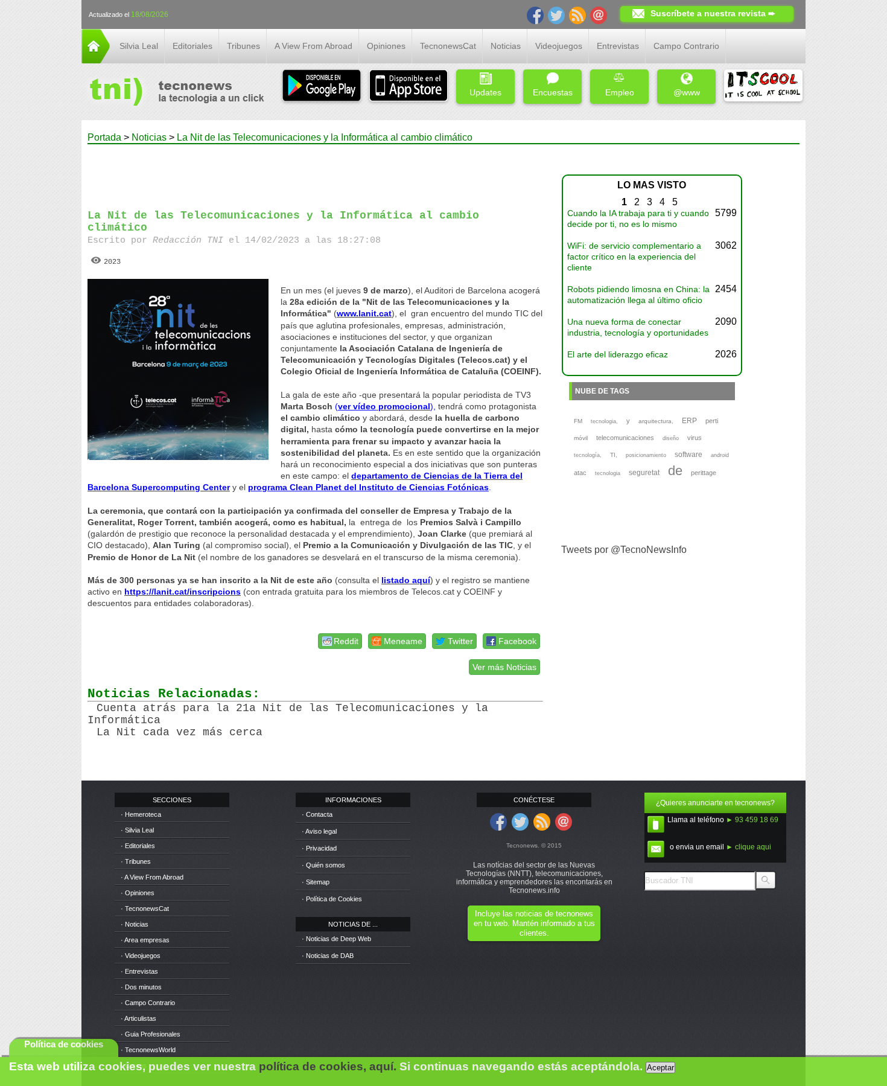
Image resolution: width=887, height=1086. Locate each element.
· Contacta (317, 814)
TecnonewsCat (448, 46)
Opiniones (386, 46)
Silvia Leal (138, 46)
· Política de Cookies (332, 898)
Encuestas (553, 92)
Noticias (506, 46)
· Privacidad (319, 848)
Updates (485, 92)
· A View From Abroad (152, 877)
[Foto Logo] (172, 93)
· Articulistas (138, 1018)
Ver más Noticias (504, 667)
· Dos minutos (141, 987)
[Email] (598, 14)
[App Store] (408, 86)
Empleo (619, 92)
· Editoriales (138, 845)
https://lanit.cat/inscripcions (182, 591)
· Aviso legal (319, 831)
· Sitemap (315, 882)
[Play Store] (321, 86)
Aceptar (660, 1067)
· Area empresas (145, 940)
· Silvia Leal (137, 830)
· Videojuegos (141, 955)
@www (686, 92)
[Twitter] (556, 14)
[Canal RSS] (577, 14)
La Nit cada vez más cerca (179, 732)
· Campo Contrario (148, 1002)
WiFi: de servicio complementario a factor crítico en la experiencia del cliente (634, 256)
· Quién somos (323, 865)
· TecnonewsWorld (148, 1049)
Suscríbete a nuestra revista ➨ (712, 13)
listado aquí (405, 580)
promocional (403, 406)
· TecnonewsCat (145, 908)
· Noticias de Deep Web (336, 938)
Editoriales (192, 46)
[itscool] (763, 86)
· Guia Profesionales (150, 1034)
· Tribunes (136, 861)
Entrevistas (618, 46)
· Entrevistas (139, 971)
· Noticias (134, 924)
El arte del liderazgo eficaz (617, 354)
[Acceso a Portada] (95, 60)
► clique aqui (748, 847)
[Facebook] (535, 14)
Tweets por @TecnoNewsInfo (624, 550)
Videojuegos (558, 46)
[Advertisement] (315, 171)
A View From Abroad (313, 46)
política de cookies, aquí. (327, 1066)
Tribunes (243, 46)
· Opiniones (137, 892)
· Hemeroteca (141, 814)
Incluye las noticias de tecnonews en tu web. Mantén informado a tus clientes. (534, 923)
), (433, 406)
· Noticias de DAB (328, 955)
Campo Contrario (686, 46)
